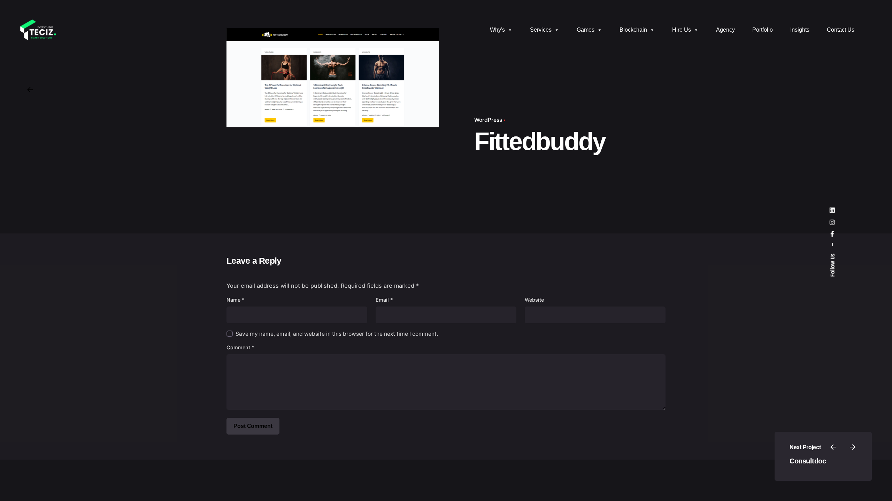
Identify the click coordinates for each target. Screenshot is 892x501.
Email (384, 300)
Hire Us (681, 30)
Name (235, 300)
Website (534, 300)
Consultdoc (808, 461)
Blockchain (633, 30)
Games (585, 30)
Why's (497, 30)
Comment (240, 347)
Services (541, 30)
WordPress (488, 120)
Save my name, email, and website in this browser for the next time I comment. (337, 334)
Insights (799, 30)
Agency (725, 30)
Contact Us (840, 30)
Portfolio (762, 30)
